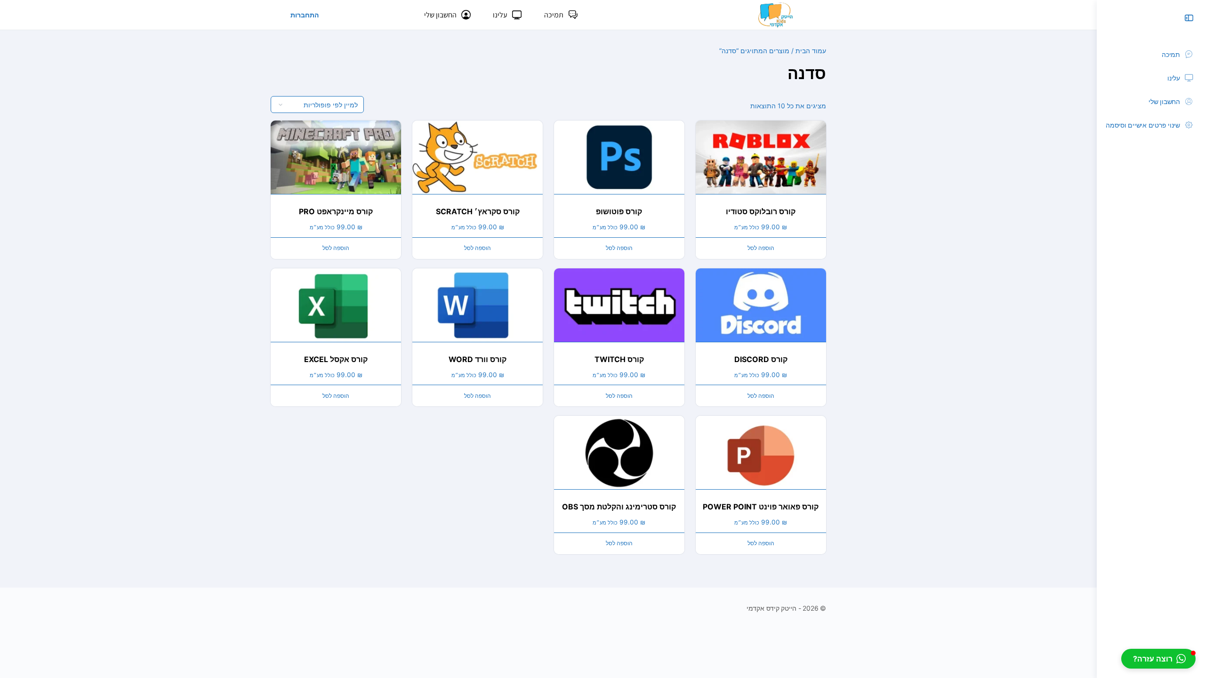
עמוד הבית (810, 51)
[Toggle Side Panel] (1189, 18)
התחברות (304, 15)
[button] (1158, 659)
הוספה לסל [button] (760, 247)
